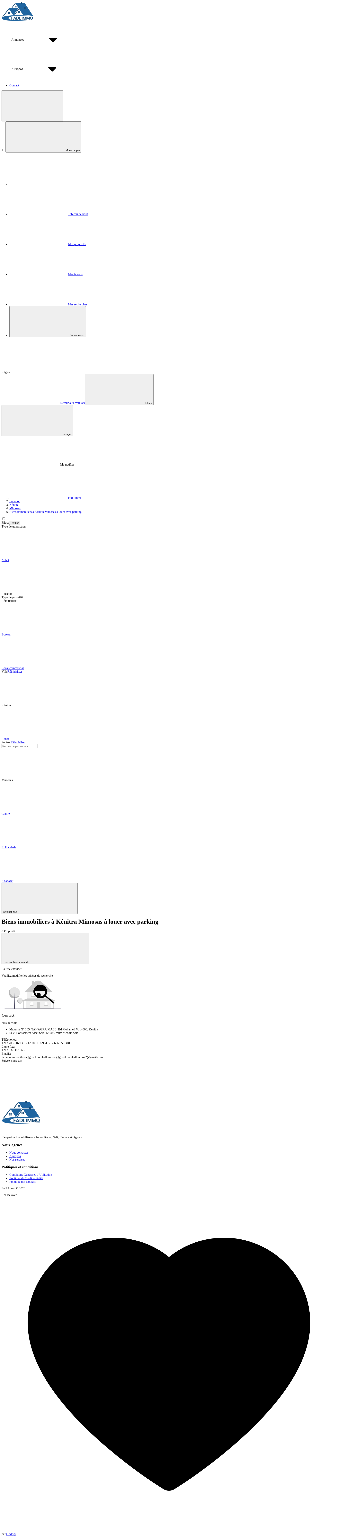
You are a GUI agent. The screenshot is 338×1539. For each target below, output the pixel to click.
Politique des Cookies (22, 1181)
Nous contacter (18, 1152)
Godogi (11, 1534)
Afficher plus (10, 911)
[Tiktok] (207, 1090)
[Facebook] (31, 1090)
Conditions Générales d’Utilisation (30, 1174)
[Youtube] (89, 1090)
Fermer (15, 522)
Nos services (17, 1159)
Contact (14, 85)
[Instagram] (148, 1090)
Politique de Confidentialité (26, 1178)
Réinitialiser (14, 671)
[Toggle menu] (32, 105)
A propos (15, 1156)
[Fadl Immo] (18, 20)
